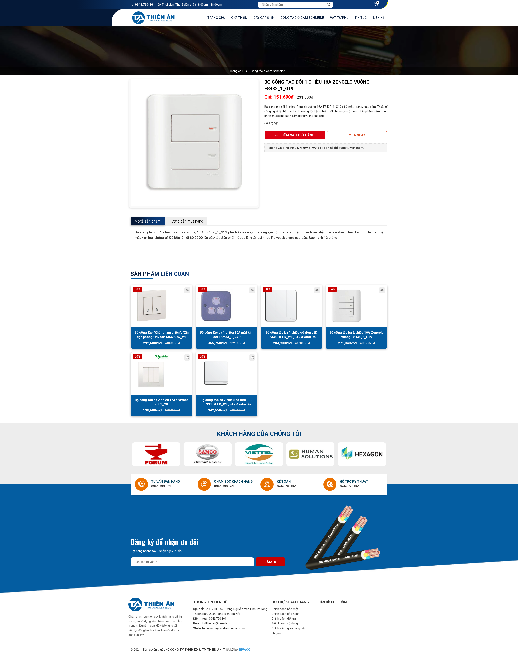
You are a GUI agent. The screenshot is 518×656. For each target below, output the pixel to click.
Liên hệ (378, 18)
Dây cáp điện (263, 18)
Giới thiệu (239, 18)
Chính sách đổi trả (284, 618)
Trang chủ (216, 18)
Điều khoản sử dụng (285, 623)
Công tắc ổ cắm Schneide (302, 18)
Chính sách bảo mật (285, 609)
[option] (194, 142)
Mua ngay (357, 135)
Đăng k (270, 562)
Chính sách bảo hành (285, 614)
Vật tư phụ (339, 18)
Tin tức (361, 18)
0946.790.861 (145, 4)
